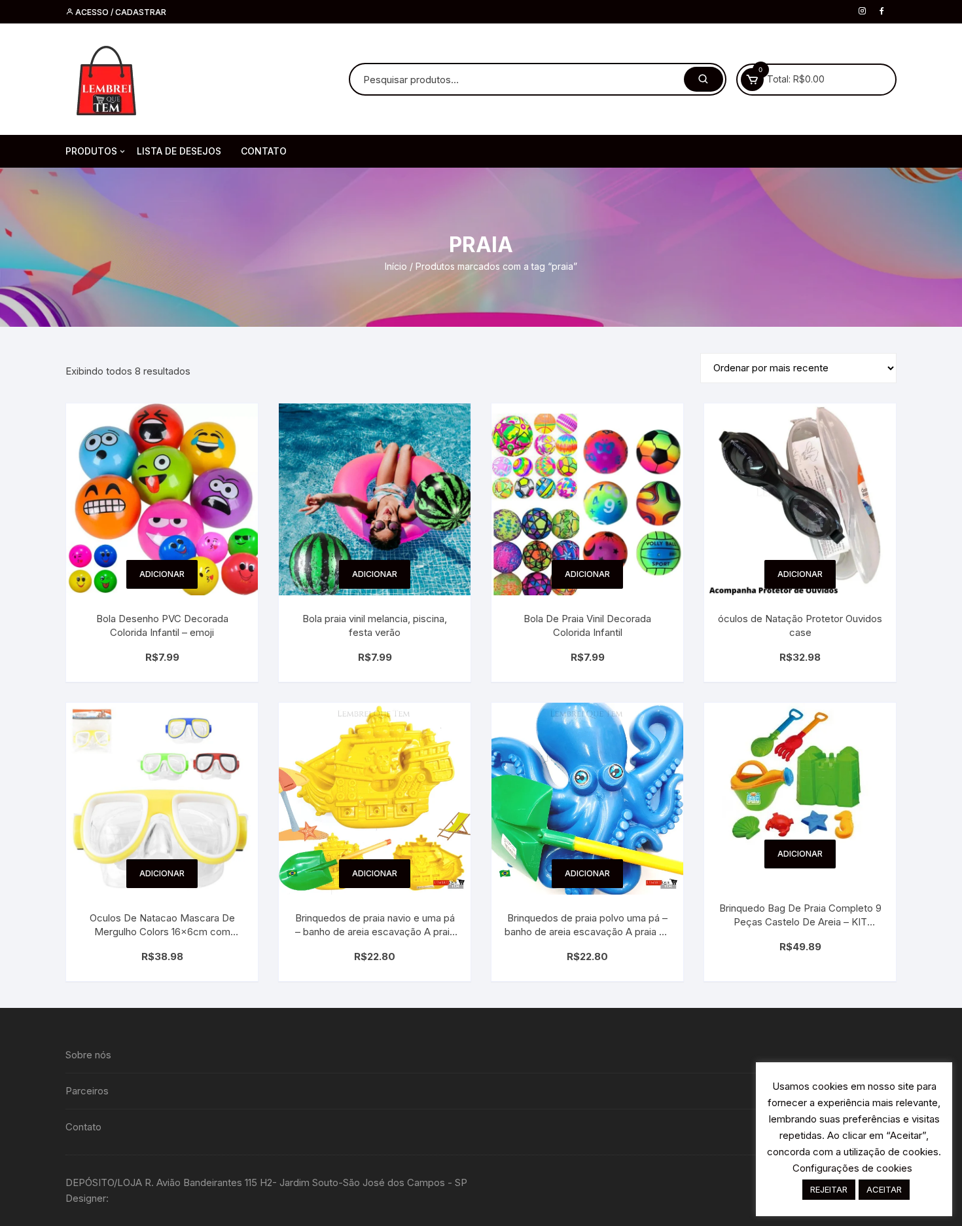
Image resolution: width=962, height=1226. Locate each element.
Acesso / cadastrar (119, 12)
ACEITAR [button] (884, 1189)
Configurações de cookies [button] (852, 1168)
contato (264, 151)
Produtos (91, 151)
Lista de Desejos (179, 151)
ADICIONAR (162, 574)
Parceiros (87, 1091)
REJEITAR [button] (828, 1189)
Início (396, 266)
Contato (83, 1127)
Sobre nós (88, 1055)
